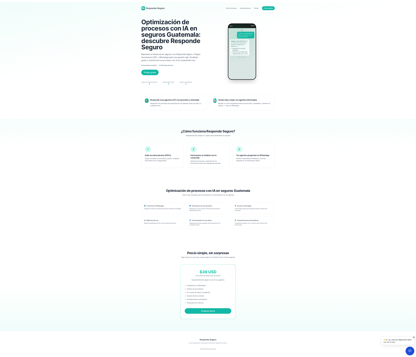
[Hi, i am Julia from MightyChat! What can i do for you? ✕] (410, 351)
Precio (256, 8)
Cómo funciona (231, 8)
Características (245, 8)
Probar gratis (268, 8)
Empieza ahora (208, 311)
